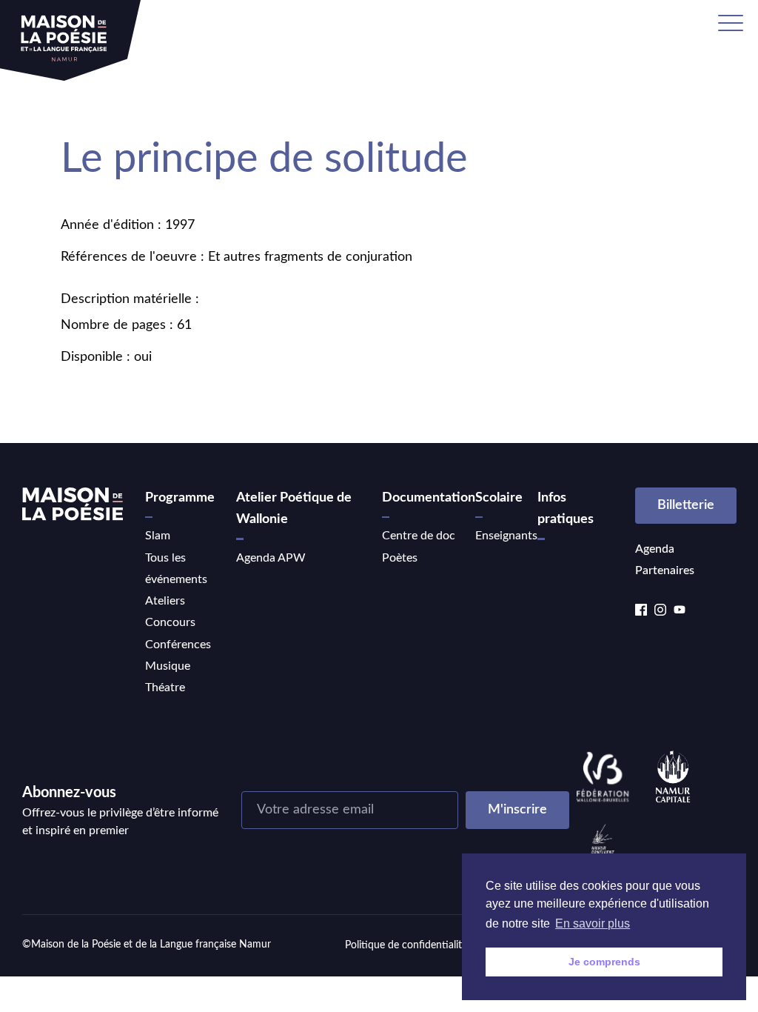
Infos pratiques (565, 508)
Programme (180, 498)
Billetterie (685, 505)
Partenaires (664, 570)
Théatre (165, 687)
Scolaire (499, 498)
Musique (167, 666)
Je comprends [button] (604, 962)
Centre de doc (418, 536)
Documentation (428, 498)
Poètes (399, 558)
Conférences (178, 644)
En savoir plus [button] (592, 923)
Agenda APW (271, 558)
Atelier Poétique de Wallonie (294, 508)
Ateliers (165, 601)
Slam (157, 536)
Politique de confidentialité (406, 945)
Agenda (654, 549)
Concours (170, 622)
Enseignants (506, 536)
